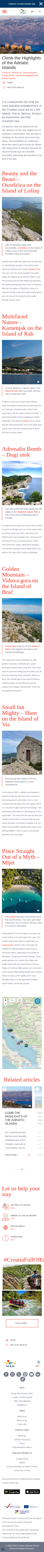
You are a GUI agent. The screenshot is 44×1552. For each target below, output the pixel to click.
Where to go (22, 1403)
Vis (32, 765)
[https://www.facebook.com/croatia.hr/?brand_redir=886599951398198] (6, 1357)
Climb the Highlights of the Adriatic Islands (16, 1107)
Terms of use (22, 1538)
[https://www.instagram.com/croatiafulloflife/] (12, 1357)
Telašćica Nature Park (32, 508)
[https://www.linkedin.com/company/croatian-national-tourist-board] (37, 1357)
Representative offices (22, 1430)
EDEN (22, 1445)
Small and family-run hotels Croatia (22, 1449)
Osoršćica (22, 242)
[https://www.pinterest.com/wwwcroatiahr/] (25, 1357)
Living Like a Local (22, 1453)
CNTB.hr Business (22, 1422)
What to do (22, 1399)
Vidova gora (11, 634)
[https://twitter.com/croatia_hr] (18, 1357)
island (13, 901)
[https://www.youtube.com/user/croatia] (31, 1357)
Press (22, 1426)
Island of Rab (11, 383)
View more (11, 1143)
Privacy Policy (22, 1543)
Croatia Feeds (22, 1441)
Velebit (7, 417)
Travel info (22, 1407)
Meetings (22, 1418)
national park (12, 929)
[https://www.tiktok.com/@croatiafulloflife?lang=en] (22, 1361)
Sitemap (22, 1547)
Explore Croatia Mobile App (22, 4)
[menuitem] (12, 1474)
